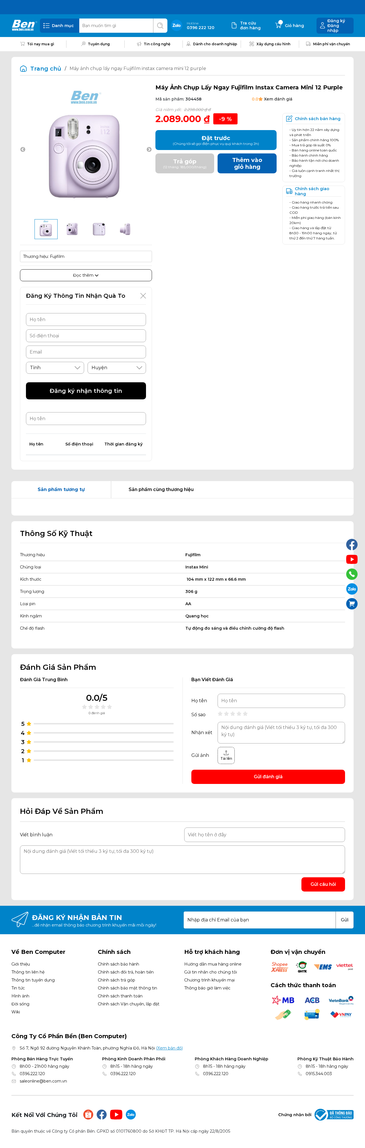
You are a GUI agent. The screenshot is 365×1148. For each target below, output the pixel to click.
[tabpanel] (182, 507)
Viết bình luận (36, 834)
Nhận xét (201, 732)
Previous (23, 150)
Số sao (198, 714)
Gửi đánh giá (268, 776)
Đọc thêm (84, 275)
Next (149, 150)
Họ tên (199, 701)
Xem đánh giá (278, 99)
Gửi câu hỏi (323, 884)
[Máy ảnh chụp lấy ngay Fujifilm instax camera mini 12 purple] (46, 229)
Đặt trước (216, 140)
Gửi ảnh (200, 755)
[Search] (160, 26)
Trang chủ (45, 68)
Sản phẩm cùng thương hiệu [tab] (161, 489)
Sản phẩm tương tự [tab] (61, 489)
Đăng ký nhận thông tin (86, 390)
